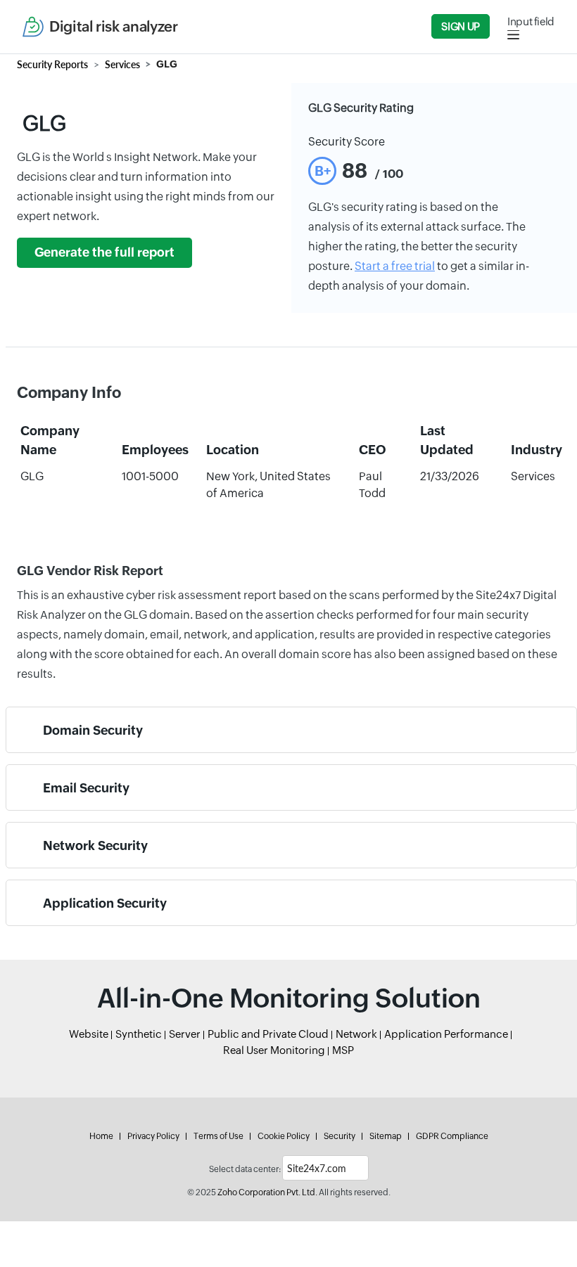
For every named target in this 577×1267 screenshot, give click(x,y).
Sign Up (460, 26)
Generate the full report (104, 252)
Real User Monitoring (274, 1050)
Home (101, 1136)
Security (339, 1136)
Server (185, 1034)
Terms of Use (218, 1136)
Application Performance (446, 1034)
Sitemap (385, 1136)
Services (122, 64)
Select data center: (245, 1169)
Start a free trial (395, 266)
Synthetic (138, 1034)
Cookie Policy (284, 1136)
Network (356, 1034)
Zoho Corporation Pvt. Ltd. (267, 1192)
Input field (530, 21)
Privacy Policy (153, 1136)
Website (88, 1034)
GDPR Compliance (452, 1136)
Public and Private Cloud (268, 1034)
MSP (343, 1050)
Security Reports (52, 64)
